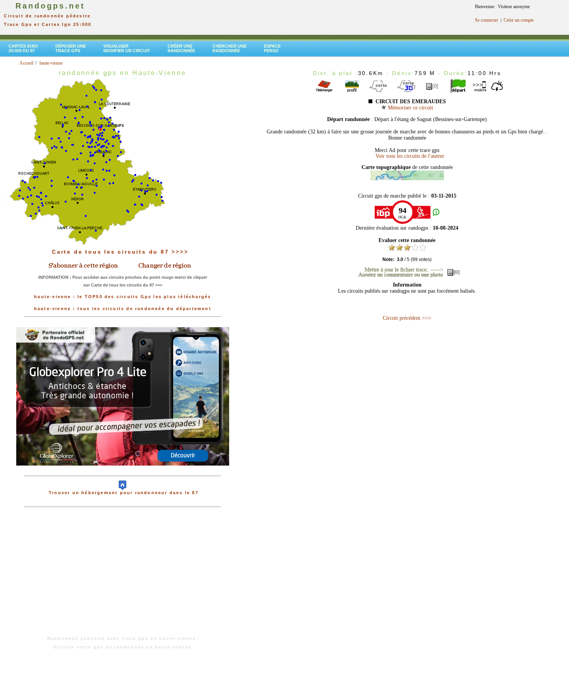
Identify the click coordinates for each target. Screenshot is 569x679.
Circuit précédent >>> (407, 318)
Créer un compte (519, 20)
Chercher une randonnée (230, 48)
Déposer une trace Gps (70, 48)
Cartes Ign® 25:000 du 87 (23, 48)
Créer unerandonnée (181, 48)
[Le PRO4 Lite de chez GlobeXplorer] (122, 471)
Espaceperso (272, 48)
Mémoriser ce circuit (409, 108)
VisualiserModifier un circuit (126, 48)
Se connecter (486, 20)
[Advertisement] (123, 575)
